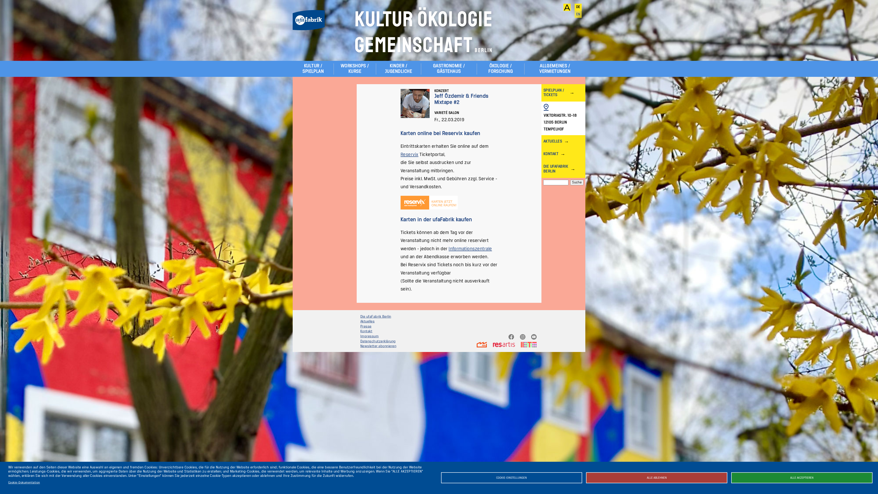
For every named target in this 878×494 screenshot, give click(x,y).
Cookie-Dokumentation (24, 482)
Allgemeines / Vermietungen (554, 69)
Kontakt (550, 154)
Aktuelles (552, 141)
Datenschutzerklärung (378, 341)
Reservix (409, 154)
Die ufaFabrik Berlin (555, 169)
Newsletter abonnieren (378, 346)
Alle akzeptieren (802, 477)
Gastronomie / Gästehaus (449, 69)
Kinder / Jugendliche (398, 69)
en (578, 14)
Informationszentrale (470, 249)
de (578, 7)
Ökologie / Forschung (500, 69)
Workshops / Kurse (355, 69)
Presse (366, 326)
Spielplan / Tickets (553, 93)
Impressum (369, 336)
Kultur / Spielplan (313, 69)
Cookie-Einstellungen (511, 477)
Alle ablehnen (657, 477)
